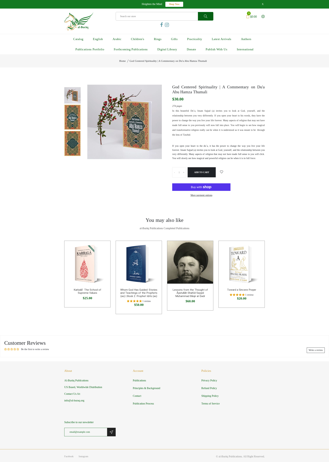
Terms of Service (210, 403)
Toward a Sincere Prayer (241, 289)
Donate (191, 49)
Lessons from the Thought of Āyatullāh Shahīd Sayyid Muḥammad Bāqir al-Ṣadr (190, 293)
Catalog (78, 39)
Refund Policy (209, 388)
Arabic (117, 39)
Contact (137, 395)
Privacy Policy (209, 380)
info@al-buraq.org (74, 400)
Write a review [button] (316, 350)
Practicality (194, 39)
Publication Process (143, 403)
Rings (157, 39)
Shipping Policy (210, 395)
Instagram (83, 456)
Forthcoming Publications (131, 49)
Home (122, 61)
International (245, 49)
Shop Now (174, 4)
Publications (139, 380)
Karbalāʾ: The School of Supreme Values (87, 291)
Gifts (174, 39)
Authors (246, 39)
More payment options (201, 195)
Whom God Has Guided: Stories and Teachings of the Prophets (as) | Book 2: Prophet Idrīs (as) (138, 293)
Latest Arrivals (221, 39)
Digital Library (167, 49)
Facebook (69, 456)
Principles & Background (146, 388)
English (98, 39)
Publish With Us (216, 49)
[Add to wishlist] (221, 172)
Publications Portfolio (89, 49)
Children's (137, 39)
